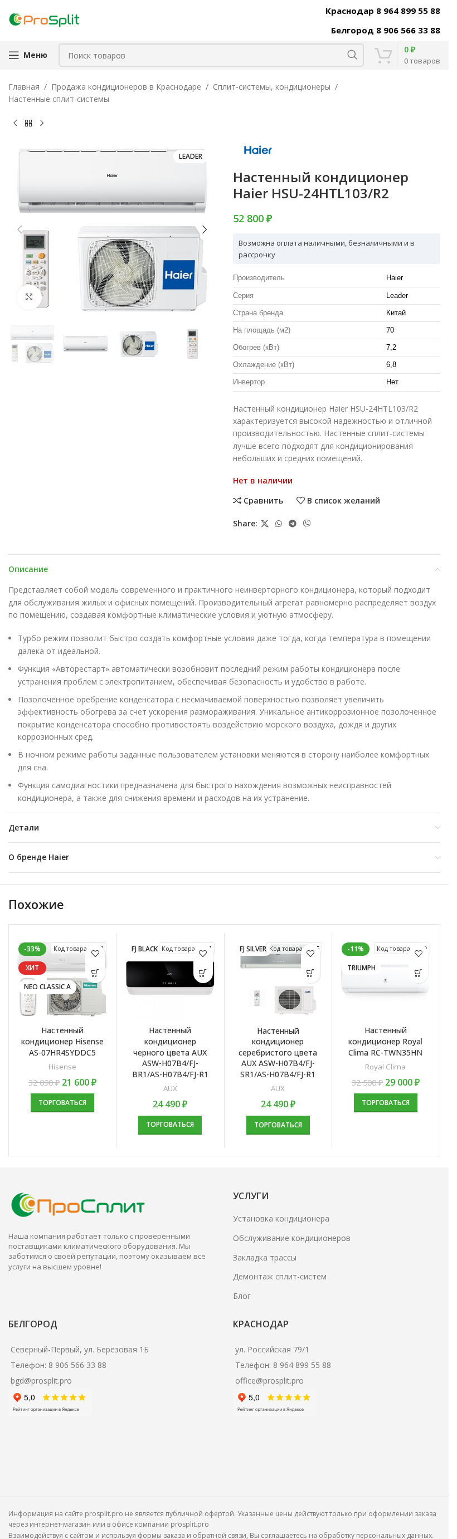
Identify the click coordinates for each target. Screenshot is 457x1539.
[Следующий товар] (41, 123)
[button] (19, 229)
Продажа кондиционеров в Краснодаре (126, 86)
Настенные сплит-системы (58, 99)
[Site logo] (44, 19)
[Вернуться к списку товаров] (28, 123)
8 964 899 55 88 (302, 1365)
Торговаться (62, 1102)
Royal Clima (385, 1067)
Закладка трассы (264, 1257)
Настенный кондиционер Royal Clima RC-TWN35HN (385, 1041)
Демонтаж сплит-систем (280, 1276)
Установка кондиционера (281, 1218)
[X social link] (264, 523)
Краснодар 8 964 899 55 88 (382, 10)
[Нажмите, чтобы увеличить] (29, 297)
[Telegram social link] (292, 523)
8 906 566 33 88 (77, 1365)
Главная (24, 86)
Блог (242, 1296)
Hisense (62, 1067)
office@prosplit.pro (269, 1380)
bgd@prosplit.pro (41, 1380)
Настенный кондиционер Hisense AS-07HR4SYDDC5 (62, 1041)
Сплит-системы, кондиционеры (271, 86)
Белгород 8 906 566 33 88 (385, 30)
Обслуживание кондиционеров (292, 1238)
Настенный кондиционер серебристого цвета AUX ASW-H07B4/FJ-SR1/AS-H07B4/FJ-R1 (278, 1052)
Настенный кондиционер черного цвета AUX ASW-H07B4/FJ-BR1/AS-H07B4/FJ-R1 (170, 1052)
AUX (170, 1088)
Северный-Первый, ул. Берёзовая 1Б (80, 1349)
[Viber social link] (307, 523)
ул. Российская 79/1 (272, 1349)
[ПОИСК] (352, 55)
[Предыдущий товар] (15, 123)
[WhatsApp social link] (278, 523)
